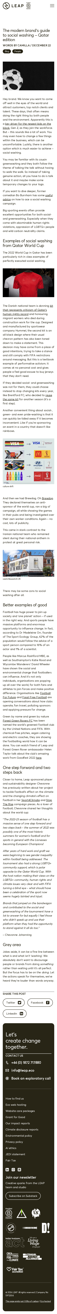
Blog (7, 51)
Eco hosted (45, 1301)
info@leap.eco (22, 1070)
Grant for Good (15, 1117)
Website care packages (20, 1111)
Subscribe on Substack (23, 1196)
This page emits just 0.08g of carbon (22, 1301)
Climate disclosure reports (22, 1129)
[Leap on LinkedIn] (7, 1170)
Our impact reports (18, 1123)
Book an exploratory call (31, 1078)
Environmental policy (19, 1135)
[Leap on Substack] (19, 1170)
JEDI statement (15, 1154)
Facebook (37, 1002)
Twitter (10, 1002)
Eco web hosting (16, 1104)
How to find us (15, 1098)
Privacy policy (14, 1142)
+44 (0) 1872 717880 (26, 1062)
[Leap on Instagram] (13, 1170)
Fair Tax (11, 1160)
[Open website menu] (52, 5)
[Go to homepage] (13, 5)
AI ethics (11, 1148)
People (17, 51)
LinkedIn (11, 1013)
